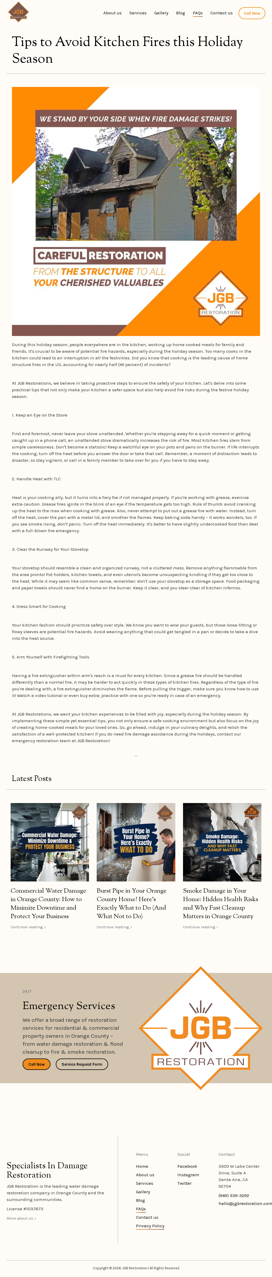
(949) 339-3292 (234, 1195)
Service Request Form (82, 1064)
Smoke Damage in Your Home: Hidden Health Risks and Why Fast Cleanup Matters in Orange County (220, 904)
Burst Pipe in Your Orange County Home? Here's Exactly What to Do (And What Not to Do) (132, 904)
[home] (18, 12)
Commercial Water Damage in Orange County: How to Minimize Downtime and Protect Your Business (48, 904)
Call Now (252, 13)
